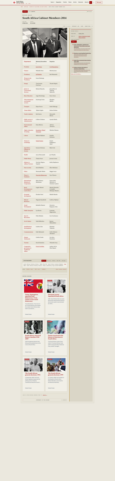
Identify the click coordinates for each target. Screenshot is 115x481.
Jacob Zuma (39, 67)
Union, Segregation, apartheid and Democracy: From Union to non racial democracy (31, 298)
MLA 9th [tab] (58, 260)
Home (22, 6)
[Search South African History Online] (90, 2)
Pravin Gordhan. (40, 246)
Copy (65, 264)
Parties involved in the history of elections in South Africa (55, 337)
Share (82, 26)
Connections (89, 26)
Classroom (80, 2)
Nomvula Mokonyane (41, 175)
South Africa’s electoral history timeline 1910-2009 (33, 337)
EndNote (44, 269)
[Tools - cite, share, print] (93, 2)
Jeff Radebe (39, 74)
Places (69, 2)
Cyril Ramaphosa (54, 67)
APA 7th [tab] (44, 260)
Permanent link (75, 26)
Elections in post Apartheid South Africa (55, 295)
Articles (26, 6)
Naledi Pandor (39, 141)
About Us (87, 2)
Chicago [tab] (63, 260)
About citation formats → (61, 269)
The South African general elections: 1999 (55, 374)
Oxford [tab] (53, 260)
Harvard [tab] (49, 260)
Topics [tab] (74, 41)
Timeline (65, 2)
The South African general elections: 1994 (32, 374)
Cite (67, 26)
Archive (75, 2)
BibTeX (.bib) (30, 269)
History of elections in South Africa (38, 6)
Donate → (45, 395)
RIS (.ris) (37, 269)
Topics (52, 2)
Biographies (58, 2)
